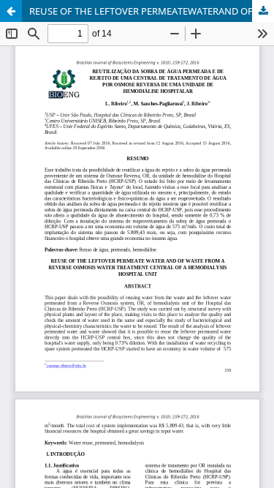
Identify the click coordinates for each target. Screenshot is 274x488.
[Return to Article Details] (11, 11)
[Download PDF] (263, 11)
